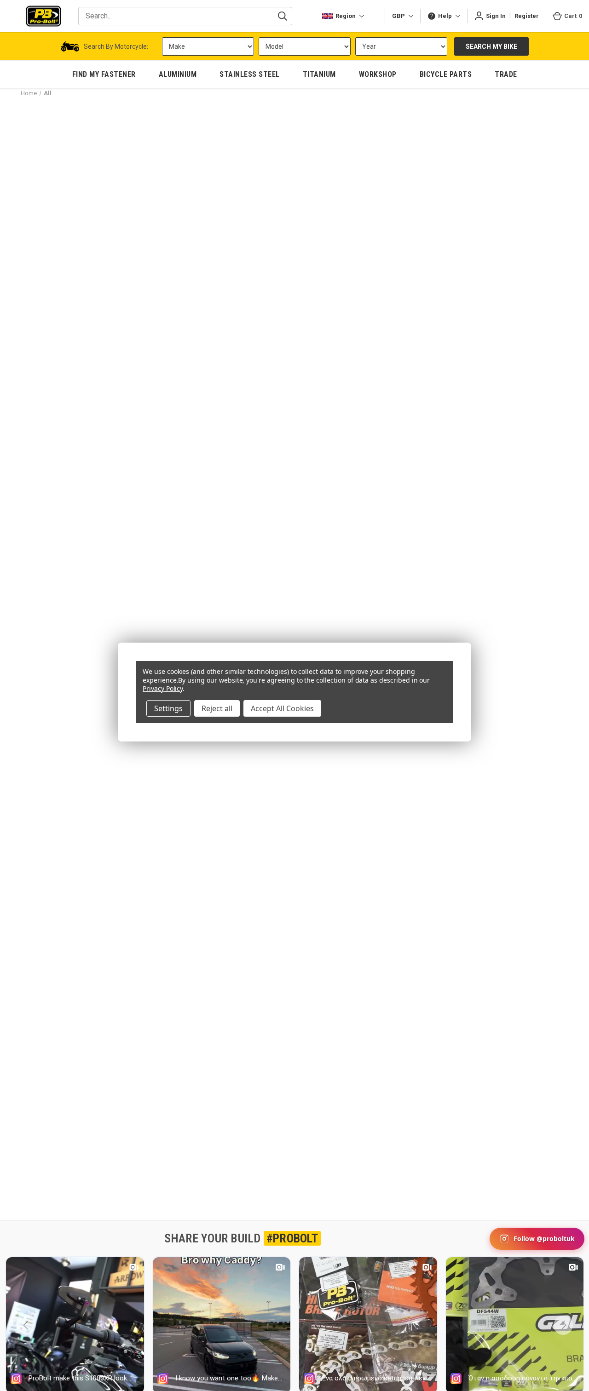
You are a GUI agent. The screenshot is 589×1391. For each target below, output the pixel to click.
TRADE (506, 74)
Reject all (217, 708)
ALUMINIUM (178, 74)
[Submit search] (282, 16)
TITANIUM (319, 74)
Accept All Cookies (282, 708)
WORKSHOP (378, 74)
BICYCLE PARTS (446, 74)
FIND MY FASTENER (104, 74)
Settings (168, 708)
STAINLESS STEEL (249, 74)
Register (526, 15)
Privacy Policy (163, 688)
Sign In (496, 15)
